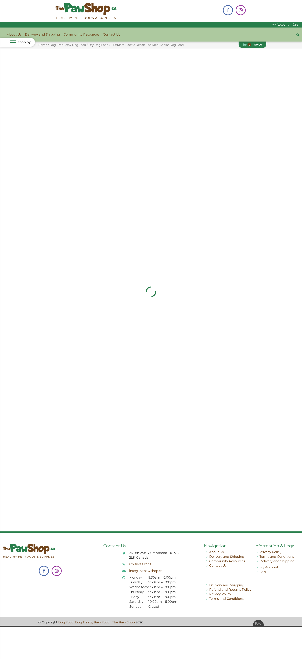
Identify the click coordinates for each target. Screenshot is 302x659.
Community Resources (81, 34)
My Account (280, 24)
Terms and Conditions (277, 557)
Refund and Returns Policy (230, 590)
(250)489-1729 (140, 564)
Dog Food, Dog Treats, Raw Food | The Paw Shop (96, 622)
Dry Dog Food (98, 45)
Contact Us (111, 34)
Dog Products (60, 45)
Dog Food (79, 45)
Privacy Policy (270, 552)
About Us (14, 34)
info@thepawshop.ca (146, 571)
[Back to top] (296, 642)
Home (42, 45)
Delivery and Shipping (42, 34)
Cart (295, 24)
